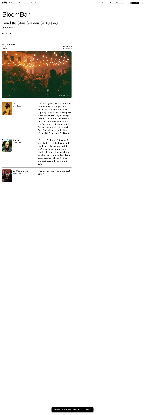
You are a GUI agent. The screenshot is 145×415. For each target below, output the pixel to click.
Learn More (76, 410)
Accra (6, 22)
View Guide (17, 106)
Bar (14, 22)
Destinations (14, 3)
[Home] (4, 3)
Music (22, 22)
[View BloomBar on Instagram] (3, 33)
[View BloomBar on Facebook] (7, 33)
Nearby (135, 3)
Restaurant (9, 27)
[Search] (142, 3)
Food (54, 22)
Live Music (33, 22)
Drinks (45, 22)
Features (25, 3)
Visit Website (67, 46)
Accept (89, 410)
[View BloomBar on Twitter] (10, 33)
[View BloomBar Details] (109, 213)
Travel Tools (35, 3)
